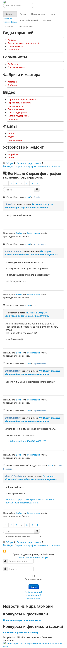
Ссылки (9, 26)
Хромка (12, 39)
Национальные (15, 46)
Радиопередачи (16, 139)
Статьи (22, 14)
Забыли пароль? (33, 592)
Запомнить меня (33, 579)
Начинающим (38, 14)
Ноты (52, 14)
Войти (19, 233)
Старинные (13, 49)
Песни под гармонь (18, 112)
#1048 (28, 244)
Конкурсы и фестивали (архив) (20, 632)
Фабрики (12, 84)
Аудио (11, 136)
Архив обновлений (28, 20)
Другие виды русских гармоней (24, 43)
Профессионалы (16, 67)
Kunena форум (40, 557)
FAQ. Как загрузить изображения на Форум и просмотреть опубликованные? (29, 501)
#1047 (28, 197)
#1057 (28, 363)
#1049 (28, 305)
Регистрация (33, 233)
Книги (11, 133)
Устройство (13, 154)
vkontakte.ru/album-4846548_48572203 (25, 441)
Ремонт (11, 157)
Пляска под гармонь (18, 115)
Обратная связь (26, 26)
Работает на (25, 557)
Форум (8, 14)
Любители (13, 64)
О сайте (47, 20)
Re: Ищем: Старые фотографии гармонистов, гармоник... (29, 206)
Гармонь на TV (15, 105)
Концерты (13, 118)
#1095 (50, 465)
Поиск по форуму (10, 21)
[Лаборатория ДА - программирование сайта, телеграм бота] (33, 644)
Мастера (12, 81)
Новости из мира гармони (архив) (22, 620)
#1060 (28, 410)
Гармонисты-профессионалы (23, 99)
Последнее (7, 18)
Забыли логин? (33, 595)
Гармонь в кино (16, 109)
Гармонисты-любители (19, 102)
